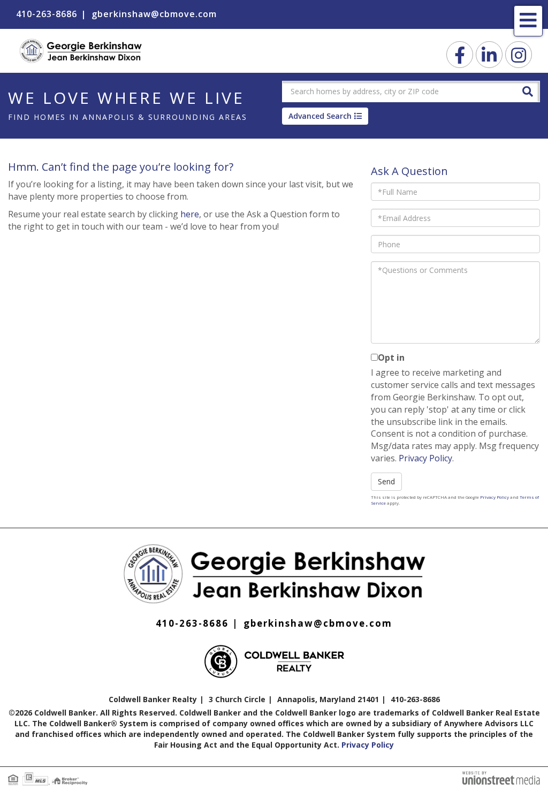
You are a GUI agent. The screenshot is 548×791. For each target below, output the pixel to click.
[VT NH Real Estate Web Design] (501, 777)
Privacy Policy (425, 458)
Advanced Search (320, 116)
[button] (527, 90)
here (189, 214)
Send (386, 481)
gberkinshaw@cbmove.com (154, 14)
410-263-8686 (46, 14)
